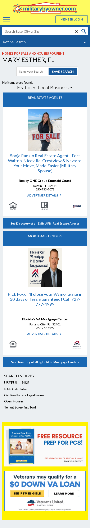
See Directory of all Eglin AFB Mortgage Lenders (45, 362)
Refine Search (14, 42)
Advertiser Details (43, 195)
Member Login (71, 19)
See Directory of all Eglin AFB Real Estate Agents (45, 223)
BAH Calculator (15, 389)
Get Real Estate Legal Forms (24, 395)
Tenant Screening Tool (20, 407)
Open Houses (14, 401)
